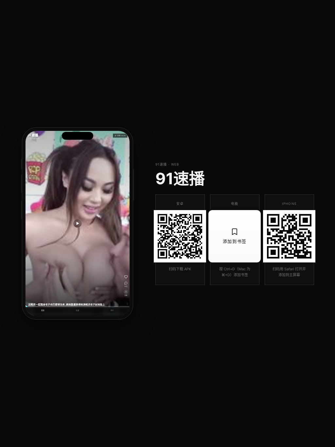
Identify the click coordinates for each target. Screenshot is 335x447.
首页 (42, 311)
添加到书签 (235, 241)
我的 (112, 311)
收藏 (77, 311)
